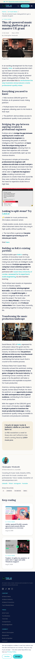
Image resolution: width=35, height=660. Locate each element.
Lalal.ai (6, 213)
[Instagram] (12, 589)
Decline (7, 656)
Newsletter (25, 6)
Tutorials (5, 619)
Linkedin (5, 483)
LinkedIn (9, 491)
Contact (4, 641)
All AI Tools (5, 613)
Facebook (18, 491)
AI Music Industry (7, 599)
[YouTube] (9, 589)
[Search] (18, 6)
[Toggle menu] (31, 6)
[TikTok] (6, 589)
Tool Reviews (6, 616)
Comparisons (6, 622)
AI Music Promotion (8, 602)
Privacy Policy (11, 652)
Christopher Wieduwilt (11, 467)
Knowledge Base (7, 624)
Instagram (17, 483)
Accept (17, 656)
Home (4, 12)
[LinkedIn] (3, 589)
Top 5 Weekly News (8, 605)
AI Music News (6, 596)
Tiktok (11, 483)
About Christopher (8, 632)
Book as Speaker (7, 638)
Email (25, 491)
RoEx (10, 68)
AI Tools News (12, 12)
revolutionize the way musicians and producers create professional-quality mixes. (17, 82)
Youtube (25, 483)
